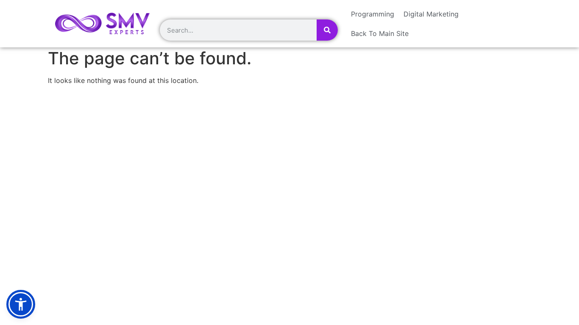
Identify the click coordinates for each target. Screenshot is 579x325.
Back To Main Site (380, 33)
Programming (372, 14)
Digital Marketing (431, 14)
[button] (20, 304)
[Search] (327, 30)
